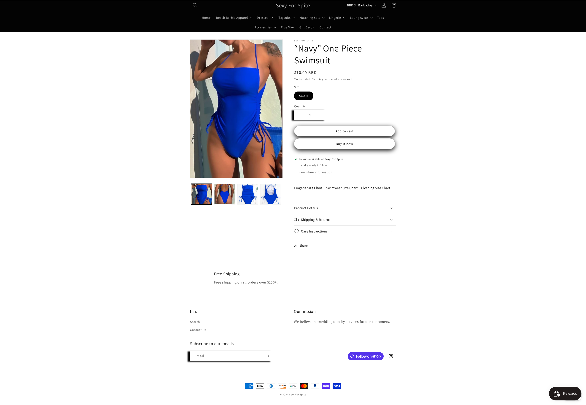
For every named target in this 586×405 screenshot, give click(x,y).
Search (195, 322)
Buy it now (344, 144)
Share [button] (303, 245)
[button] (195, 5)
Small (303, 96)
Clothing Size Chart (375, 188)
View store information (316, 172)
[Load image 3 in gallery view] (247, 194)
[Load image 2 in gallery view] (224, 194)
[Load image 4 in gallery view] (270, 194)
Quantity (300, 106)
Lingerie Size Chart (308, 188)
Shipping (317, 79)
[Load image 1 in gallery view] (201, 194)
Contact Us (198, 330)
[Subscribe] (267, 356)
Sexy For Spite (297, 394)
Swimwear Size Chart (342, 188)
